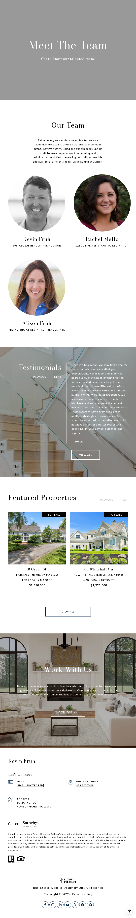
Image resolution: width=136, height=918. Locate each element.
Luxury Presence (90, 887)
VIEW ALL (85, 454)
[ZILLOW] (90, 904)
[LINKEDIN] (60, 904)
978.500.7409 (85, 785)
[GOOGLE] (82, 904)
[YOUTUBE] (67, 904)
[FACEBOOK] (45, 904)
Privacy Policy (82, 894)
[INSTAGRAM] (52, 904)
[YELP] (75, 904)
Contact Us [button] (68, 711)
